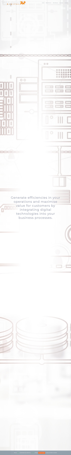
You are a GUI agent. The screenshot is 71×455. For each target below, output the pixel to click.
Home (43, 2)
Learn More (33, 452)
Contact (66, 2)
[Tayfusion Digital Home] (13, 3)
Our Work (61, 2)
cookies (18, 452)
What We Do (48, 2)
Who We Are (55, 2)
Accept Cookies (41, 452)
